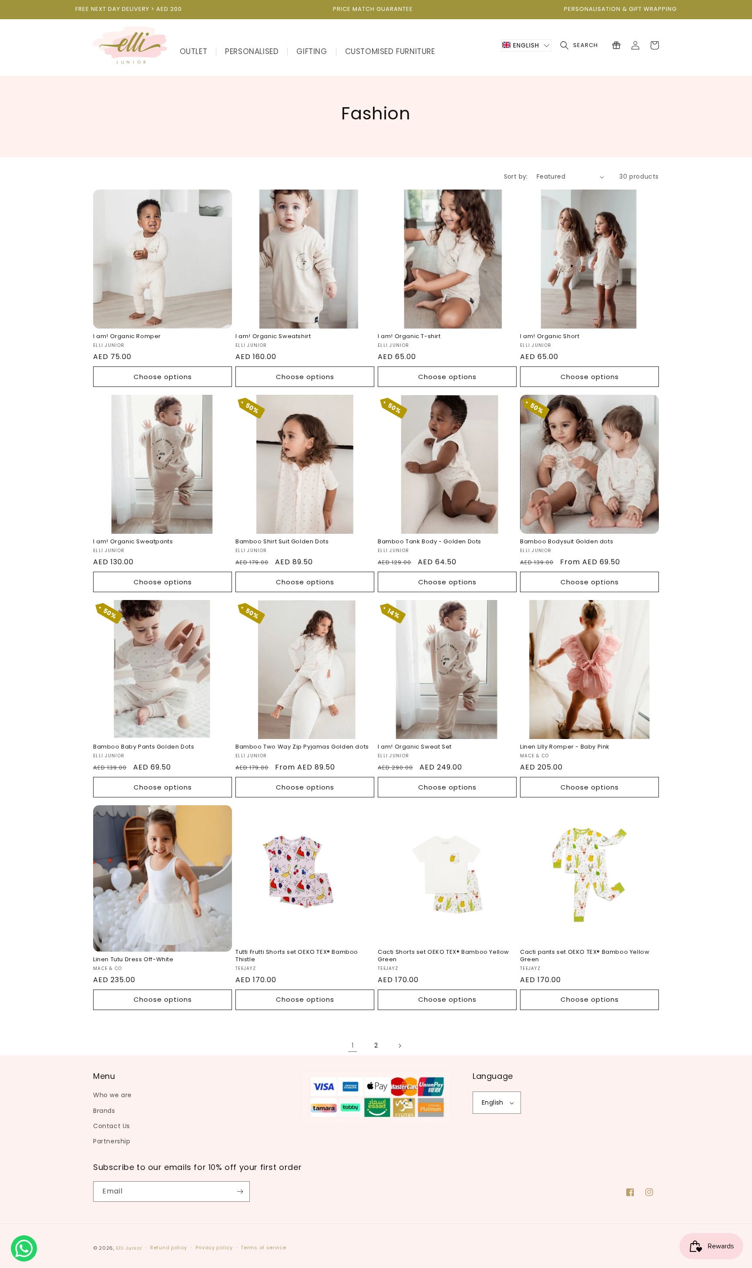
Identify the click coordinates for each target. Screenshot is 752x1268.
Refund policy (168, 1247)
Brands (104, 1110)
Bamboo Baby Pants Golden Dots (143, 747)
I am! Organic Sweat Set (415, 747)
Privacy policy (214, 1247)
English (493, 1102)
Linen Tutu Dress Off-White (133, 959)
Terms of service (263, 1247)
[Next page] (399, 1045)
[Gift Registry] (616, 45)
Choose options (163, 376)
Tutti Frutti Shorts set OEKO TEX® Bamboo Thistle (296, 956)
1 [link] (353, 1045)
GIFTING (311, 51)
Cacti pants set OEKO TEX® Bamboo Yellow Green (584, 956)
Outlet (194, 51)
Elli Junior (129, 1247)
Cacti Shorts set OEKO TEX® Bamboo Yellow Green (443, 956)
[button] (526, 45)
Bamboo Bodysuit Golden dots (566, 542)
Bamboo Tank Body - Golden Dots (429, 542)
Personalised (252, 51)
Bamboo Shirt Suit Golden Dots (282, 542)
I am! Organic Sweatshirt (273, 336)
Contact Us (111, 1126)
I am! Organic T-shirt (409, 336)
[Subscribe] (239, 1191)
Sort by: (516, 176)
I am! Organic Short (549, 336)
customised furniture (390, 51)
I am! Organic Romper (127, 336)
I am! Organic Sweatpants (133, 542)
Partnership (112, 1141)
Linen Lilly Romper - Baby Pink (565, 747)
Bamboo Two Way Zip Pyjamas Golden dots (302, 747)
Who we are (112, 1095)
